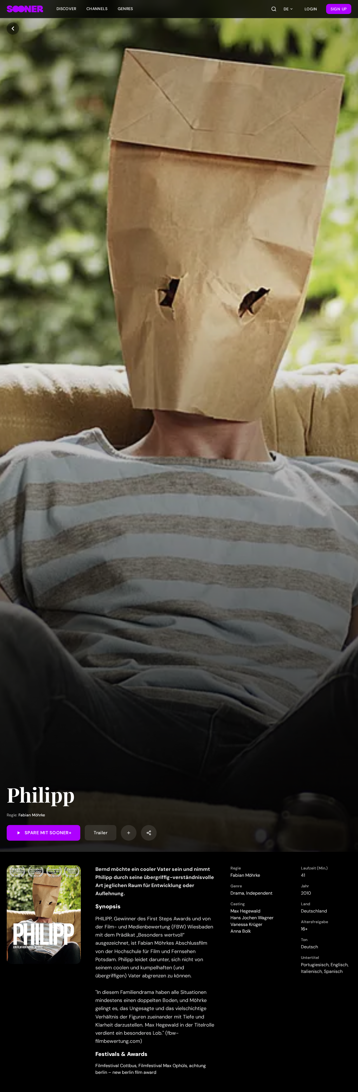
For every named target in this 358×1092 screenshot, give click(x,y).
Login (311, 8)
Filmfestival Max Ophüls (162, 1066)
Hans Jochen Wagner (252, 918)
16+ (304, 929)
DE (286, 8)
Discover (66, 8)
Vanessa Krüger (246, 924)
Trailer (100, 833)
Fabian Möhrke (31, 814)
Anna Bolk (240, 931)
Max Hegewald (245, 911)
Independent (259, 893)
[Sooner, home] (25, 9)
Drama (237, 893)
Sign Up (339, 8)
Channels (97, 8)
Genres (125, 8)
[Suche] (274, 9)
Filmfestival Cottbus (115, 1066)
